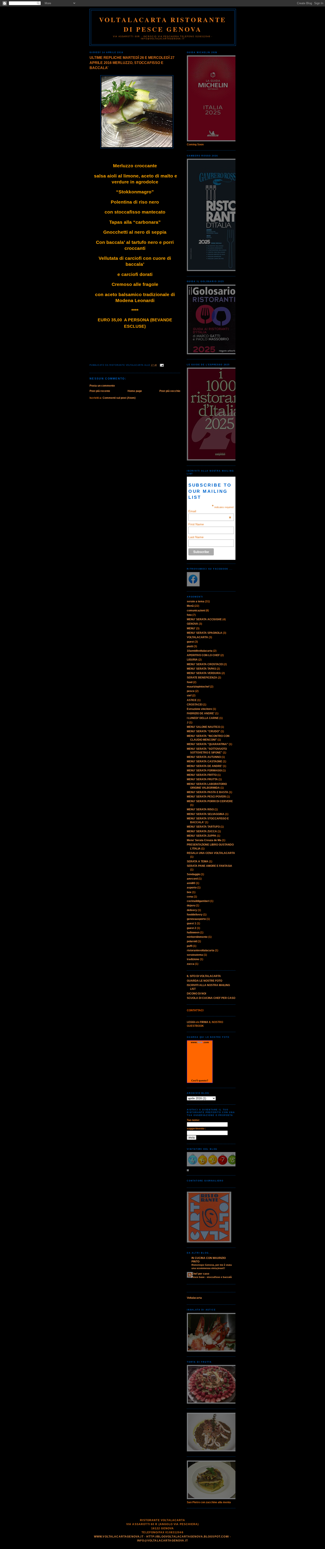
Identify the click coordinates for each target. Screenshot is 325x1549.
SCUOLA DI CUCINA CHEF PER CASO (211, 998)
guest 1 (191, 923)
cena (190, 896)
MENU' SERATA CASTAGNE (204, 761)
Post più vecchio (169, 391)
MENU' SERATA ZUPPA (201, 835)
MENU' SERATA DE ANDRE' (204, 766)
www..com (200, 1042)
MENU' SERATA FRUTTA (202, 779)
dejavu (191, 905)
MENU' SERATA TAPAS (201, 668)
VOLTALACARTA (197, 637)
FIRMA (204, 1022)
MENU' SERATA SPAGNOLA (204, 633)
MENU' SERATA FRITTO (202, 775)
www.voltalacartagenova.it (118, 1536)
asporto (192, 887)
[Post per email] (161, 365)
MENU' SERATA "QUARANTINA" (207, 744)
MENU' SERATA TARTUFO (203, 826)
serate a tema (195, 601)
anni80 (191, 883)
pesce (191, 691)
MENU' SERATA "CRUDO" (203, 731)
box (189, 892)
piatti (190, 646)
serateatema (195, 955)
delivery (192, 910)
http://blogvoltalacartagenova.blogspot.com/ (187, 1536)
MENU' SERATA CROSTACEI (205, 664)
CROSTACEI (194, 704)
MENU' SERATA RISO (200, 809)
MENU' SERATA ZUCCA (202, 831)
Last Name (196, 537)
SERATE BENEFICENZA (202, 677)
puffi (189, 946)
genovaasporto (196, 919)
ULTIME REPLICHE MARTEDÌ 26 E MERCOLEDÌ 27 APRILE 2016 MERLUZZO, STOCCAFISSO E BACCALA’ (132, 62)
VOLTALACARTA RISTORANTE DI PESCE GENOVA (163, 24)
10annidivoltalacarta (199, 650)
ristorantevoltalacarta (200, 950)
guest (190, 641)
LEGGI (191, 1022)
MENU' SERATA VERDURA (204, 673)
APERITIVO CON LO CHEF (203, 655)
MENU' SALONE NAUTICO (203, 727)
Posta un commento (102, 385)
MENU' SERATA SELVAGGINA (205, 814)
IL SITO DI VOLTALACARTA (204, 976)
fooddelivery (195, 914)
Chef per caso (200, 1273)
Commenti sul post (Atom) (119, 398)
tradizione (193, 959)
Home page (135, 391)
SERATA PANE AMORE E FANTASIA (209, 866)
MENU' (191, 628)
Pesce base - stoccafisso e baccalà (211, 1277)
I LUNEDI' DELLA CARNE (203, 718)
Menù (190, 606)
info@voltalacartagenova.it (162, 1540)
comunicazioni (196, 610)
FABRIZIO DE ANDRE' (200, 713)
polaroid (192, 941)
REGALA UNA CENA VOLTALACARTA (211, 853)
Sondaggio (193, 874)
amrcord (192, 878)
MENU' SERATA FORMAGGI (204, 770)
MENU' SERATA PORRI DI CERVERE (210, 801)
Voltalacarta (194, 1298)
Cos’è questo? (199, 1080)
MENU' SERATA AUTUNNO (204, 757)
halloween (193, 932)
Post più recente (100, 391)
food (189, 682)
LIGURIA (192, 659)
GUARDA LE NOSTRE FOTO (204, 980)
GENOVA (192, 623)
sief (189, 695)
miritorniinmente (197, 937)
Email (209, 511)
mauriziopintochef (198, 686)
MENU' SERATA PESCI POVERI (206, 796)
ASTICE (192, 700)
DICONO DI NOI (196, 993)
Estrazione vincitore (199, 709)
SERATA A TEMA (197, 861)
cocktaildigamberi (198, 901)
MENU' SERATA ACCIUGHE (204, 619)
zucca (190, 964)
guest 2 (191, 928)
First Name (196, 524)
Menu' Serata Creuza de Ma (204, 840)
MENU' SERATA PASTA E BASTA (207, 792)
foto (189, 615)
